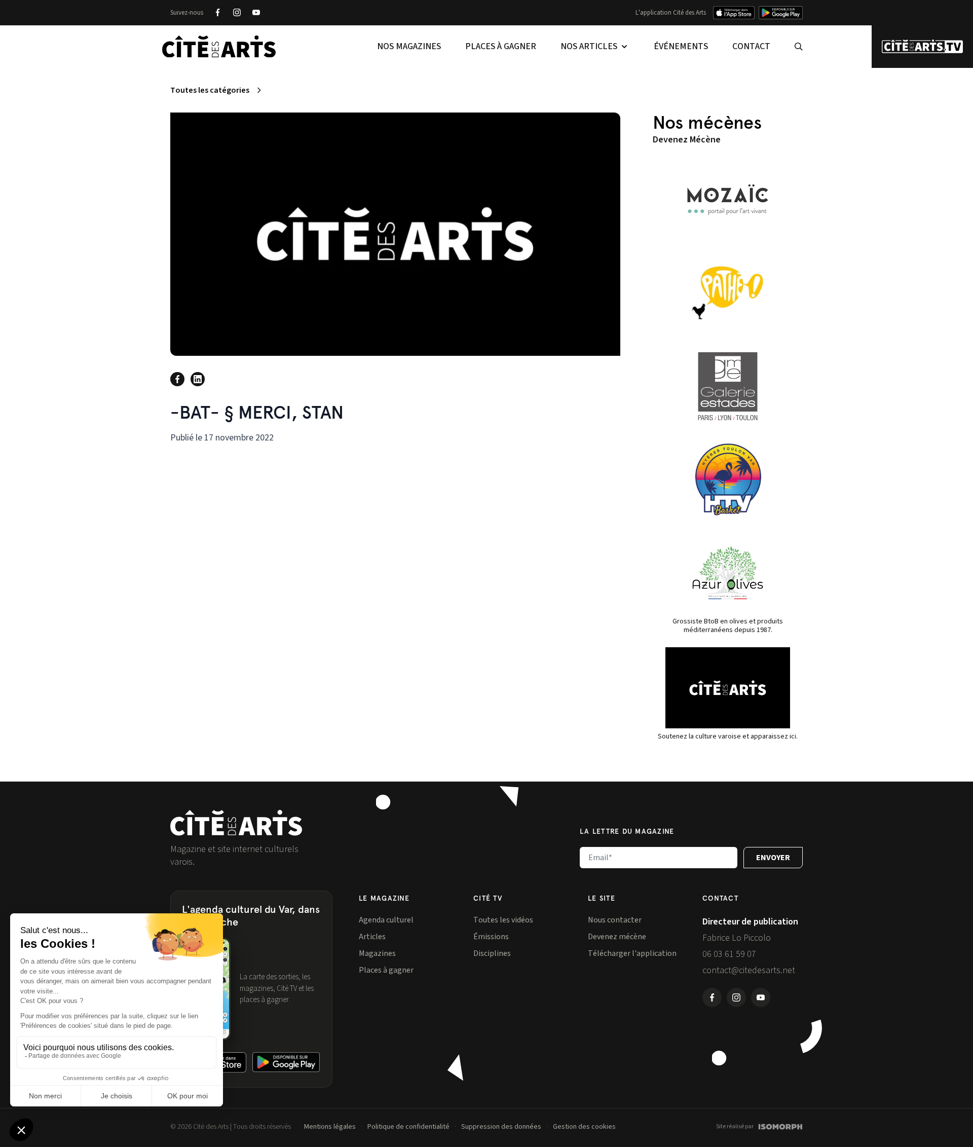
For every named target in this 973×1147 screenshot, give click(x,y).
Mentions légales (330, 1127)
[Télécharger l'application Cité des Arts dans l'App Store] (734, 12)
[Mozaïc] (728, 199)
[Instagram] (237, 13)
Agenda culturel (386, 920)
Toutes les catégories (209, 90)
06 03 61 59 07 (729, 954)
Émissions (491, 936)
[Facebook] (217, 13)
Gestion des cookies (584, 1127)
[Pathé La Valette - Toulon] (728, 293)
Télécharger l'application (632, 953)
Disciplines (492, 953)
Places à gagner (500, 46)
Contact (751, 46)
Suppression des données (501, 1127)
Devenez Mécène (687, 139)
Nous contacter (615, 920)
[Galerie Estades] (728, 386)
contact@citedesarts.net (748, 970)
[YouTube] (256, 13)
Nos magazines (409, 46)
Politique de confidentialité (408, 1127)
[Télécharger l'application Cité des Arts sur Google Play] (781, 12)
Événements (681, 46)
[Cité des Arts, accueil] (236, 823)
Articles (372, 936)
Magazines (377, 953)
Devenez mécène (617, 936)
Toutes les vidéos (503, 920)
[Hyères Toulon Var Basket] (728, 479)
